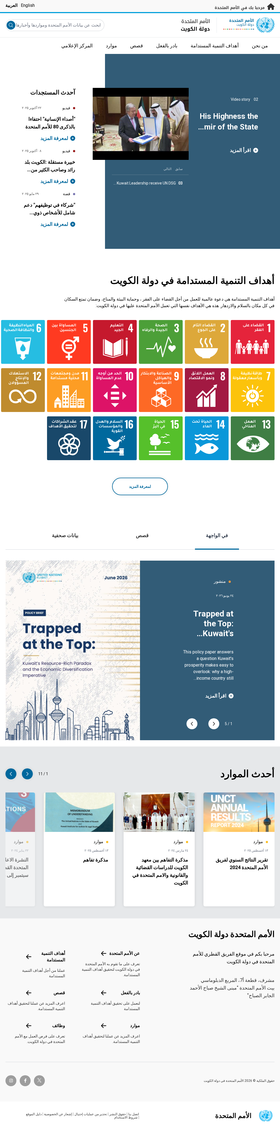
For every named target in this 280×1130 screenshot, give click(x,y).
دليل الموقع (34, 1114)
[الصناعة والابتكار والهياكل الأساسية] (163, 390)
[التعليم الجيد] (117, 342)
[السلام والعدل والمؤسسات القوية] (117, 438)
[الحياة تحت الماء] (209, 438)
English (28, 5)
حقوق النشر (117, 1114)
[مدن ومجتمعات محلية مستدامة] (71, 390)
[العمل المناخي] (255, 438)
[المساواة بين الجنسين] (71, 342)
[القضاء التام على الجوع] (209, 342)
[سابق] (213, 723)
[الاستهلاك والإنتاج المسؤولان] (25, 390)
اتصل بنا (133, 1114)
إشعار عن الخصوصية (58, 1114)
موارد (135, 1025)
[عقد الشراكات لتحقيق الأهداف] (71, 438)
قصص (142, 535)
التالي (167, 169)
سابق (179, 169)
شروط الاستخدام (126, 1117)
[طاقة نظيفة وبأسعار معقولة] (255, 390)
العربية (11, 5)
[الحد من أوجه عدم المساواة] (117, 390)
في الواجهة (217, 535)
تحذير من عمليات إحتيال (90, 1114)
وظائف (58, 1025)
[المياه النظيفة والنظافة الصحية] (25, 342)
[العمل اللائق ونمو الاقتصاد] (209, 390)
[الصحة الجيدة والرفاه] (163, 342)
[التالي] (191, 723)
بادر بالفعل (130, 992)
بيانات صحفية (65, 535)
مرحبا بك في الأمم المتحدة (240, 7)
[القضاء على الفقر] (255, 342)
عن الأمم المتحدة (124, 953)
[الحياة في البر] (163, 438)
